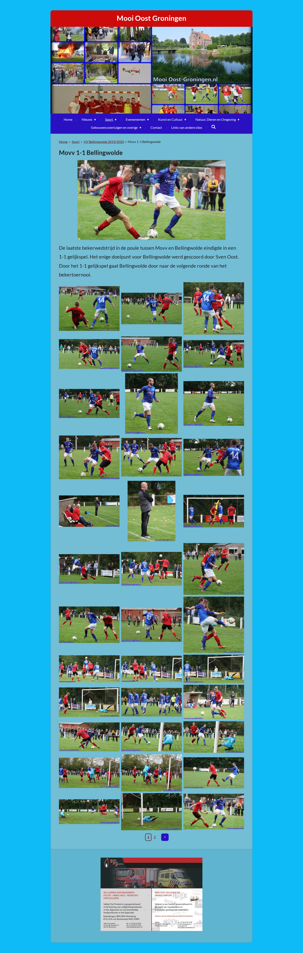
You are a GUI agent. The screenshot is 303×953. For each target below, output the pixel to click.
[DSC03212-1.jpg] (89, 702)
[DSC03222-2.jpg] (89, 737)
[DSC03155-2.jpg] (151, 308)
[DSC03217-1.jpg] (214, 702)
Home (63, 142)
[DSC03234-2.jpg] (89, 811)
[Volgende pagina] (165, 837)
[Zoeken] (213, 127)
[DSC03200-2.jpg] (151, 625)
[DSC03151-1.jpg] (89, 308)
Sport (76, 142)
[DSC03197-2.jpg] (89, 625)
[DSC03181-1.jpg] (89, 511)
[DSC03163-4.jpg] (214, 354)
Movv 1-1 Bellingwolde (144, 142)
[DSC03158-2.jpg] (89, 354)
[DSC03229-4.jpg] (151, 773)
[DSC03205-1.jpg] (151, 669)
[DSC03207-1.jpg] (214, 669)
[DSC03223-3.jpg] (151, 737)
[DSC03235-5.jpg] (151, 811)
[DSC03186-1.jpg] (214, 511)
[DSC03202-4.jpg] (214, 625)
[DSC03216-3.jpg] (151, 702)
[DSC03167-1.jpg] (214, 403)
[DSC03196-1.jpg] (214, 569)
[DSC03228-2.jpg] (89, 773)
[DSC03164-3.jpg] (89, 403)
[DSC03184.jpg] (151, 511)
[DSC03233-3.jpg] (214, 773)
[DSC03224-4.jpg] (214, 737)
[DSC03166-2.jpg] (151, 403)
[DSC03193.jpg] (151, 569)
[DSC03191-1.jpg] (89, 569)
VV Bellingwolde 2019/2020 (104, 142)
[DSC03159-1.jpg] (151, 354)
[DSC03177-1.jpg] (214, 457)
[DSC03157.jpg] (214, 308)
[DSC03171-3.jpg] (151, 457)
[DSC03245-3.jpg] (214, 811)
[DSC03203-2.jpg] (89, 669)
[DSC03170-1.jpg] (89, 457)
